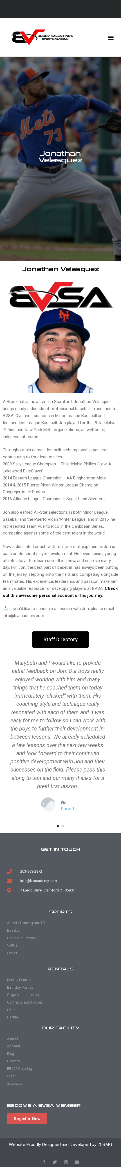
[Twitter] (55, 1162)
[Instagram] (66, 1162)
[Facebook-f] (44, 1162)
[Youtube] (77, 1162)
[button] (110, 37)
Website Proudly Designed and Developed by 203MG (60, 1144)
